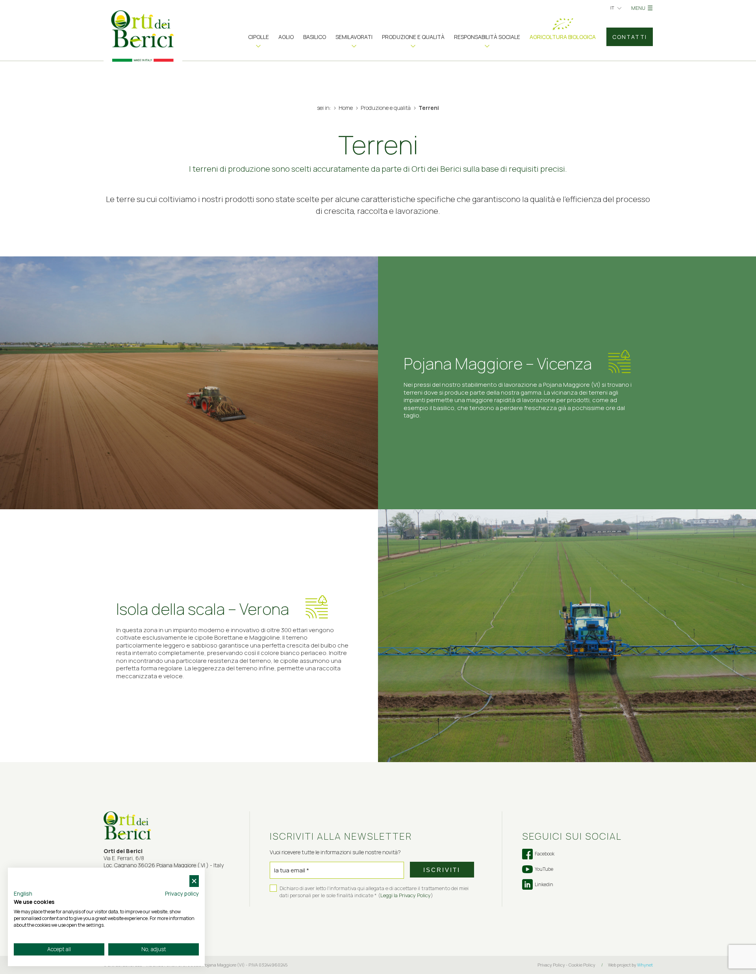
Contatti (629, 37)
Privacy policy (182, 893)
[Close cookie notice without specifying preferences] (194, 881)
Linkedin (544, 884)
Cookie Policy (582, 965)
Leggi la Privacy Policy (405, 895)
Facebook (544, 853)
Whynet (645, 965)
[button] (258, 40)
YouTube (544, 869)
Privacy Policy (551, 965)
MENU (642, 8)
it (612, 8)
